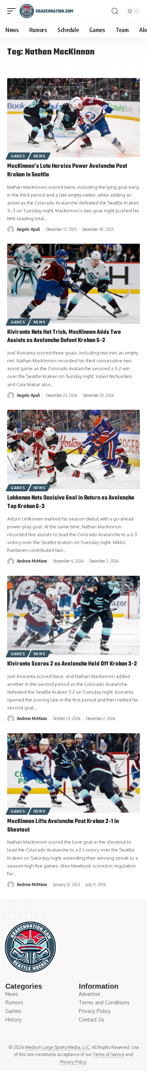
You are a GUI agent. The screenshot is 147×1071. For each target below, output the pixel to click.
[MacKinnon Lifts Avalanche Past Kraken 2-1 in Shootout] (73, 773)
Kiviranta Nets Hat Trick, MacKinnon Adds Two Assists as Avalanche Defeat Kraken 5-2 (64, 336)
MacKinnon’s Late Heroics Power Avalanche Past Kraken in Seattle (67, 170)
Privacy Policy (73, 1062)
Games (18, 156)
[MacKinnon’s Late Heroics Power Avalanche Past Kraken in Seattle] (73, 117)
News (40, 156)
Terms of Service (108, 1054)
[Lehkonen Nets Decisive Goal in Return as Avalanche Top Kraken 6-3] (73, 449)
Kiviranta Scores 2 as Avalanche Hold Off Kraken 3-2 (72, 664)
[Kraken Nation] (46, 11)
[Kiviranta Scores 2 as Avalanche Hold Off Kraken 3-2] (73, 615)
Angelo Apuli (28, 229)
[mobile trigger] (13, 11)
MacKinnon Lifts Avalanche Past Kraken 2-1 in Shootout (63, 825)
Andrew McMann (32, 561)
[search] (115, 11)
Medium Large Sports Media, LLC (57, 1047)
